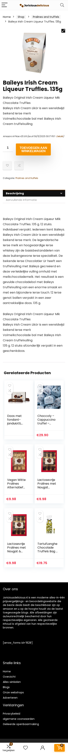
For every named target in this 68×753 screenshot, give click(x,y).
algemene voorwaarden (19, 719)
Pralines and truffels (46, 17)
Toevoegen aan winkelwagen (33, 149)
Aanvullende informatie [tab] (21, 200)
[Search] (62, 5)
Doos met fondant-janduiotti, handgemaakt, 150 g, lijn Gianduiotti (17, 425)
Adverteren (10, 698)
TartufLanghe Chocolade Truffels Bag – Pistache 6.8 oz (47, 551)
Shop (21, 17)
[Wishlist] (25, 747)
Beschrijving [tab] (15, 193)
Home (7, 17)
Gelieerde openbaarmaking (21, 724)
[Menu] (4, 5)
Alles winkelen (12, 682)
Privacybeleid (11, 713)
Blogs (6, 687)
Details (59, 136)
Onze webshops (13, 692)
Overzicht (9, 677)
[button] (63, 31)
